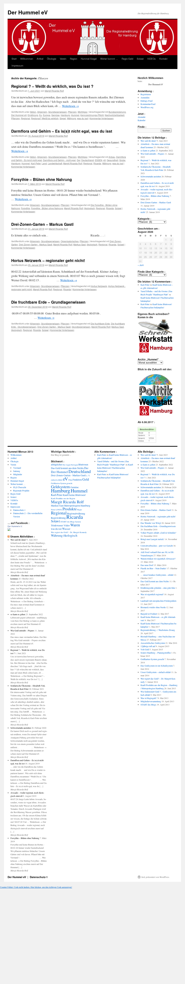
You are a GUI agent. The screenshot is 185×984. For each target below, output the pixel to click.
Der (78, 160)
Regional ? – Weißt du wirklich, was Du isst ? (52, 86)
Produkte (70, 508)
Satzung (16, 471)
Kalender (141, 120)
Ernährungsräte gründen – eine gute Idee (158, 587)
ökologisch (89, 208)
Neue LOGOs (56, 509)
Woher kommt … (109, 58)
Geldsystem (60, 486)
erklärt (60, 480)
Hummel (75, 115)
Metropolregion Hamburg (77, 505)
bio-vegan (66, 464)
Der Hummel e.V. (15, 526)
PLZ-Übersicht (19, 487)
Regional (25, 118)
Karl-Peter (36, 163)
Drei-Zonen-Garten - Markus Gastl (35, 244)
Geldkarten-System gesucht (61, 483)
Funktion (77, 479)
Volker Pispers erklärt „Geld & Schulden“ (158, 532)
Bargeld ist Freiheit (149, 613)
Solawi (140, 58)
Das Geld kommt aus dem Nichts (67, 468)
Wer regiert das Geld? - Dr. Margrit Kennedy (69, 532)
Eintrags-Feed (146, 100)
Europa (46, 115)
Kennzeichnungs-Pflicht (92, 115)
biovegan (74, 464)
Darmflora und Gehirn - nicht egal (59, 160)
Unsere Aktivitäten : (22, 536)
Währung (71, 118)
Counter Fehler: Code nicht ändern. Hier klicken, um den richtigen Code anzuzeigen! (36, 887)
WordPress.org (147, 107)
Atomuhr (141, 116)
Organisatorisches (70, 241)
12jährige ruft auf (148, 646)
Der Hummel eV (28, 12)
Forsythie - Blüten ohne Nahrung (47, 208)
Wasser (66, 528)
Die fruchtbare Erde (100, 323)
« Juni (141, 264)
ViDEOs (151, 58)
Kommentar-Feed (148, 104)
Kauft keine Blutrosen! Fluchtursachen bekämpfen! (115, 467)
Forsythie (25, 208)
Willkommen (26, 58)
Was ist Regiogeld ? (149, 698)
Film (70, 480)
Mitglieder (17, 474)
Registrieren (146, 94)
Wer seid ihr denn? (148, 140)
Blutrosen (83, 464)
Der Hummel (59, 472)
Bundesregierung (117, 111)
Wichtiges (82, 111)
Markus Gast (79, 244)
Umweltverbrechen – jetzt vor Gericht (157, 545)
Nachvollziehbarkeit (114, 115)
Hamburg (65, 115)
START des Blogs (68, 521)
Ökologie (51, 58)
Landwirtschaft (55, 163)
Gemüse (55, 115)
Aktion (33, 111)
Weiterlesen (70, 106)
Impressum (17, 65)
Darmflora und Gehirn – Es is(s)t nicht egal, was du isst (61, 131)
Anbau (112, 156)
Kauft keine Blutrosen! (74, 495)
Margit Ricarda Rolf (54, 90)
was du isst (82, 118)
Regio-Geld (127, 58)
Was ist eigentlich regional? (152, 594)
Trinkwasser (57, 525)
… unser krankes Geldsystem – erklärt (157, 574)
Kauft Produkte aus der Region (63, 498)
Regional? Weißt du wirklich (45, 118)
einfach (54, 480)
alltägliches (56, 464)
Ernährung (33, 115)
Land (44, 163)
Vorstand (17, 467)
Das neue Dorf (147, 565)
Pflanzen (72, 111)
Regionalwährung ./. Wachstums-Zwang (158, 629)
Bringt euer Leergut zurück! (152, 539)
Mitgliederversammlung (151, 701)
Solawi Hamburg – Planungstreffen (156, 652)
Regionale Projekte (21, 490)
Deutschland (87, 160)
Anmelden (145, 97)
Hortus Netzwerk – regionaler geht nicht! (48, 260)
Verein (63, 58)
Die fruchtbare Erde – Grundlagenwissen (48, 302)
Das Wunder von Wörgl (151, 522)
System (78, 521)
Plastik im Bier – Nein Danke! (153, 568)
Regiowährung (58, 517)
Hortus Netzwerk (99, 286)
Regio (79, 509)
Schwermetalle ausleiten (151, 176)
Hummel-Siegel (89, 58)
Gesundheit (112, 160)
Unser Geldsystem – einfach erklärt (156, 672)
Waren (75, 524)
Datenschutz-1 (19, 509)
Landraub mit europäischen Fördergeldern (158, 600)
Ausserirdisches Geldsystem (153, 642)
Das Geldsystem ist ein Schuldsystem (157, 665)
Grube (122, 160)
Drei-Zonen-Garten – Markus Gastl (42, 224)
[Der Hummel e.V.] (9, 529)
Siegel (63, 118)
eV (104, 160)
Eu (40, 115)
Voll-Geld (145, 649)
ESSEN (98, 160)
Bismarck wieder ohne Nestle (153, 607)
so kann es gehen (148, 150)
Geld (85, 479)
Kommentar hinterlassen (102, 118)
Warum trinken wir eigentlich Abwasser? (158, 558)
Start (14, 58)
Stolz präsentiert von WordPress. (155, 877)
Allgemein (42, 111)
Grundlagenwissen (57, 111)
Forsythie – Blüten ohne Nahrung (41, 179)
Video (67, 525)
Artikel (40, 58)
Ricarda (97, 163)
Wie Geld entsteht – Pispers (152, 153)
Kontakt (163, 58)
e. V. (88, 475)
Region (73, 58)
